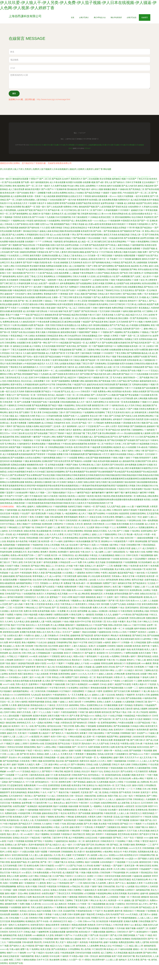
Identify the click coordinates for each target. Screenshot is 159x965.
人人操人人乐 (146, 761)
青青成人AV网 (58, 677)
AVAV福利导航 (41, 569)
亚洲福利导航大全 (41, 590)
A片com (120, 433)
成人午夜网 (16, 238)
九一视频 (130, 552)
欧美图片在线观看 (74, 182)
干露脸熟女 (153, 447)
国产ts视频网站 (116, 332)
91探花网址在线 (134, 520)
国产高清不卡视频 (31, 262)
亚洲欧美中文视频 (145, 465)
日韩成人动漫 (92, 764)
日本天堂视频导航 (63, 217)
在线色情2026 (20, 740)
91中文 (96, 339)
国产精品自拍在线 (24, 576)
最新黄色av (78, 430)
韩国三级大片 (67, 527)
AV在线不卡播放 (12, 566)
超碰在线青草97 (108, 520)
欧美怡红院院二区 (107, 217)
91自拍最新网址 (53, 220)
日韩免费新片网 (133, 545)
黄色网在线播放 (39, 444)
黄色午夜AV (41, 667)
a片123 (14, 370)
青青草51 (82, 398)
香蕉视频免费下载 (121, 740)
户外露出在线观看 (125, 722)
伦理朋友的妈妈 (146, 339)
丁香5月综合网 (59, 301)
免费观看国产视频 (67, 618)
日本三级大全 (16, 353)
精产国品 (18, 374)
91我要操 (105, 332)
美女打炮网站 (34, 552)
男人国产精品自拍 (76, 628)
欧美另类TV (144, 566)
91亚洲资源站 (44, 729)
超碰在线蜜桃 (9, 576)
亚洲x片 (92, 646)
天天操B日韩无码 (22, 729)
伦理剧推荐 (55, 377)
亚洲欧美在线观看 (50, 255)
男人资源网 (33, 520)
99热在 (87, 587)
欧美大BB (87, 262)
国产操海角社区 (80, 722)
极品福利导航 (8, 437)
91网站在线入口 (31, 607)
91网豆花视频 (106, 255)
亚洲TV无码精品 (125, 705)
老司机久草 (58, 583)
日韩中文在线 (52, 238)
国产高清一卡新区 (44, 248)
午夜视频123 (98, 353)
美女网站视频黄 (109, 433)
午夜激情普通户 (120, 541)
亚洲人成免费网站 (88, 186)
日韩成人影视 (69, 227)
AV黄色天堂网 (75, 614)
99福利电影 (98, 590)
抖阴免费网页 (78, 691)
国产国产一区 (143, 220)
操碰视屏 (23, 227)
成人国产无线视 (56, 374)
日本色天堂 (114, 743)
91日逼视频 (136, 388)
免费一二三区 (6, 607)
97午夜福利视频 (43, 245)
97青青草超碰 (52, 639)
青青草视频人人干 (40, 576)
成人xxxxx (75, 391)
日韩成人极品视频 (143, 405)
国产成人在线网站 (16, 234)
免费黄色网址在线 (43, 297)
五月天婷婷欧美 (75, 262)
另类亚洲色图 (32, 538)
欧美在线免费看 (149, 283)
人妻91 (35, 712)
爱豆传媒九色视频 (148, 607)
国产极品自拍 (19, 426)
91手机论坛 (15, 440)
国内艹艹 (152, 702)
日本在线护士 (21, 294)
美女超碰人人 (9, 646)
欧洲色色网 (47, 524)
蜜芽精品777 (55, 597)
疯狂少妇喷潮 (33, 388)
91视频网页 (127, 587)
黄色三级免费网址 (35, 294)
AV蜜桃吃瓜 (11, 405)
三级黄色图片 (30, 409)
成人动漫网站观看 (18, 196)
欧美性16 (106, 287)
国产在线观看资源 (132, 238)
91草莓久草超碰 (77, 224)
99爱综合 (124, 597)
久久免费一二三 (131, 688)
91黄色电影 (63, 294)
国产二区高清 (97, 395)
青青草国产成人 (68, 220)
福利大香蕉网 (95, 712)
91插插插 (95, 377)
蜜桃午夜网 (153, 349)
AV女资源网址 (72, 688)
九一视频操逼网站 (105, 757)
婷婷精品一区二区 (88, 677)
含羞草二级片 (113, 597)
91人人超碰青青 (82, 416)
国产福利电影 (91, 294)
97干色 (61, 649)
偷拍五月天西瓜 (100, 531)
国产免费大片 (133, 444)
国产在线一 (98, 231)
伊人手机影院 (142, 712)
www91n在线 (9, 684)
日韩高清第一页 (64, 510)
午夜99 (127, 388)
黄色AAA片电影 (102, 527)
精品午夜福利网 (56, 409)
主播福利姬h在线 (9, 301)
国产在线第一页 (89, 757)
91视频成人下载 (147, 332)
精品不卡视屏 (79, 597)
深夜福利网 (153, 709)
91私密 (122, 545)
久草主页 (79, 524)
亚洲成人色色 (107, 729)
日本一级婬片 (44, 186)
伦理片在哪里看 (141, 349)
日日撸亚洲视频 (66, 639)
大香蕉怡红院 (66, 722)
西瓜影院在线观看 (72, 231)
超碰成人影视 (87, 259)
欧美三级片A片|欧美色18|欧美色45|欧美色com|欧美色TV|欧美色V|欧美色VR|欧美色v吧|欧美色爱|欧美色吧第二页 (87, 496)
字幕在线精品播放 (125, 356)
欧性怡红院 (107, 712)
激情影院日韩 (98, 405)
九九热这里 (36, 695)
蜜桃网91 (48, 768)
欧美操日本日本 (100, 709)
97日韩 (48, 677)
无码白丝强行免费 (83, 405)
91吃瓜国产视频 (100, 625)
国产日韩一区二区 (107, 248)
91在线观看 (72, 458)
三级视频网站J (137, 430)
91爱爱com (72, 301)
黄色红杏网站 (125, 580)
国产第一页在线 (18, 538)
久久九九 (108, 614)
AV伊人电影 (119, 538)
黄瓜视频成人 (145, 308)
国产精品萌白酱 (84, 409)
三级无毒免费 (72, 398)
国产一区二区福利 (14, 200)
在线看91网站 (146, 674)
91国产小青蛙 (91, 266)
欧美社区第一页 (116, 402)
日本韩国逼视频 (107, 569)
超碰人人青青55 (22, 743)
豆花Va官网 (67, 597)
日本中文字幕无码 (117, 304)
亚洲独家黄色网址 (105, 726)
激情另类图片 (35, 255)
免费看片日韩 (62, 454)
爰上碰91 (27, 451)
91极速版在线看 (89, 750)
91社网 (13, 325)
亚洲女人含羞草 (104, 702)
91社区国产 (131, 179)
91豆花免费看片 (140, 559)
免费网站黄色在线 (10, 322)
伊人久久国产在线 (101, 743)
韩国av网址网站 (46, 559)
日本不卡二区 (86, 210)
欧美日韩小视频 (139, 423)
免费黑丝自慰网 (61, 614)
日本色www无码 (119, 632)
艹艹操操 (131, 241)
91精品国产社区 (79, 384)
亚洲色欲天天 (58, 214)
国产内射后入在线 (129, 416)
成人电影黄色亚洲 (26, 510)
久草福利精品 (51, 593)
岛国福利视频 (9, 545)
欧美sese (135, 600)
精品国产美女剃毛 (144, 203)
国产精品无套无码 (98, 374)
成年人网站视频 (140, 398)
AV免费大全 (29, 635)
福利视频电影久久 (31, 367)
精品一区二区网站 (30, 600)
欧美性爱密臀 (21, 388)
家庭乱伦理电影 (119, 227)
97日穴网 (129, 304)
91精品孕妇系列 (71, 733)
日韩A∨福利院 (21, 702)
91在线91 (56, 712)
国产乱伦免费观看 (64, 388)
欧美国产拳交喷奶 (58, 259)
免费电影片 (74, 287)
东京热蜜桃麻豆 (43, 740)
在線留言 (144, 17)
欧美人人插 (149, 649)
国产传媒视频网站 (62, 381)
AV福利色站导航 (149, 698)
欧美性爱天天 (151, 726)
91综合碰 (56, 391)
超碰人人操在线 (106, 674)
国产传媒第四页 (72, 761)
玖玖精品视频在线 (64, 667)
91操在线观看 (53, 402)
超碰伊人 (31, 506)
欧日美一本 (56, 555)
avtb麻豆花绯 (127, 681)
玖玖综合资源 (13, 590)
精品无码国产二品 (48, 426)
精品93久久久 (136, 315)
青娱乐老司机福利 (105, 677)
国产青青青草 (39, 454)
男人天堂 (6, 370)
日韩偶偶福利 (52, 691)
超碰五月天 (12, 733)
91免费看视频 (43, 409)
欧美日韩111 (130, 538)
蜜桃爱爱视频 (62, 196)
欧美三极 (117, 587)
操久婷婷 (37, 287)
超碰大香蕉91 (65, 646)
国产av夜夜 (134, 593)
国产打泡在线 (45, 607)
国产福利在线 (33, 227)
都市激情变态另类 (97, 356)
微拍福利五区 (97, 593)
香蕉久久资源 (39, 573)
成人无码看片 (27, 329)
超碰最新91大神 (21, 639)
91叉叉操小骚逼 (7, 416)
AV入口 (54, 740)
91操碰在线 (123, 189)
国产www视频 (109, 395)
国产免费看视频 (134, 353)
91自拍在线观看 (55, 200)
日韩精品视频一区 (51, 757)
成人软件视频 (29, 311)
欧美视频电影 (16, 461)
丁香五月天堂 (143, 179)
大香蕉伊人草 (98, 649)
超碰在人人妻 (98, 695)
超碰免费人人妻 (37, 621)
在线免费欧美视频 (110, 200)
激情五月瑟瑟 (153, 660)
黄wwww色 (106, 214)
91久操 (39, 273)
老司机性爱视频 (121, 593)
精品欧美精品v (25, 419)
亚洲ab (65, 266)
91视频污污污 (146, 402)
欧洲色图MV (63, 552)
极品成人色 (146, 353)
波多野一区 (152, 625)
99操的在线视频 (67, 580)
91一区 (112, 409)
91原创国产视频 (148, 248)
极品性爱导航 (44, 259)
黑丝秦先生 (121, 520)
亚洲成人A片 (90, 566)
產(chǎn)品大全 (100, 17)
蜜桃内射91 (70, 625)
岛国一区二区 (133, 336)
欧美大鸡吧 (30, 416)
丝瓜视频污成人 (86, 437)
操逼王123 (101, 597)
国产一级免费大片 (51, 283)
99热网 (30, 618)
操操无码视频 (77, 370)
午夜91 (147, 754)
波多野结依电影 (108, 203)
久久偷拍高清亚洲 (27, 322)
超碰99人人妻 (9, 736)
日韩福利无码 (129, 419)
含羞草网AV (33, 684)
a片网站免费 (119, 674)
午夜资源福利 (26, 573)
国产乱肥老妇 (133, 381)
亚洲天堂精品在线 (101, 681)
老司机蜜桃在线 (70, 241)
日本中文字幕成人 (8, 524)
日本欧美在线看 (24, 405)
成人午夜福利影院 (21, 534)
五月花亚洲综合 (127, 290)
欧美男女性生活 (64, 660)
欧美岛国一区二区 (137, 346)
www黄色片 (5, 538)
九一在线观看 (35, 587)
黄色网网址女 (50, 276)
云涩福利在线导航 (100, 280)
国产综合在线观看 (12, 182)
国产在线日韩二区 (107, 719)
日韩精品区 (5, 517)
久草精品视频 (140, 642)
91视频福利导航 (25, 580)
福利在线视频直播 (99, 196)
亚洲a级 (38, 698)
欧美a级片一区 (82, 583)
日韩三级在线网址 (96, 733)
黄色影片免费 (59, 768)
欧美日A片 (78, 548)
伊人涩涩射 (83, 301)
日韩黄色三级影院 (115, 646)
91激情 (127, 458)
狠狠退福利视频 (7, 520)
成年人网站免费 (114, 374)
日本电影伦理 (23, 360)
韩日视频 (39, 318)
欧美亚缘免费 (35, 681)
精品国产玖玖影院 (123, 684)
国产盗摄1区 (90, 653)
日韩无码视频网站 (81, 356)
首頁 (72, 17)
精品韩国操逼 (74, 681)
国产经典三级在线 (95, 290)
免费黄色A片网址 (70, 207)
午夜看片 (122, 621)
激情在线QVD (120, 663)
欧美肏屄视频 (44, 611)
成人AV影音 (150, 524)
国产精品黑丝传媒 (140, 614)
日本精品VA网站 (137, 726)
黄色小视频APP (23, 524)
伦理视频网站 (144, 325)
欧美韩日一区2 (18, 726)
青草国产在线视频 (67, 203)
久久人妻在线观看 (11, 716)
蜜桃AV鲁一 (109, 750)
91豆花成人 (154, 370)
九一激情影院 (88, 614)
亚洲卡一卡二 (49, 370)
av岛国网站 (115, 656)
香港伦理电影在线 (120, 214)
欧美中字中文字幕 (83, 621)
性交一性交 (137, 517)
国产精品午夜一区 (56, 210)
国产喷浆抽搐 (104, 381)
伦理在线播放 (29, 200)
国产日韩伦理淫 (117, 465)
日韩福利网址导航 (64, 384)
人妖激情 (151, 632)
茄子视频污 (46, 214)
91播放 (26, 461)
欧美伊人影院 (23, 276)
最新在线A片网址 (36, 304)
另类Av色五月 (21, 684)
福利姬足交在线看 (21, 346)
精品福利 (60, 395)
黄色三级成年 (110, 322)
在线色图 (128, 646)
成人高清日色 (15, 653)
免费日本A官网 (30, 611)
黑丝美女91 (77, 660)
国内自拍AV (87, 743)
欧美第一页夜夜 (34, 196)
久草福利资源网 (23, 283)
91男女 (73, 234)
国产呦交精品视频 (53, 573)
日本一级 (50, 381)
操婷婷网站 (74, 705)
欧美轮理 (13, 674)
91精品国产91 (86, 280)
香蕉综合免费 (107, 740)
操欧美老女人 (102, 329)
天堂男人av (88, 660)
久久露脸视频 (128, 702)
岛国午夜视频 (94, 747)
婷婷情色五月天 (24, 722)
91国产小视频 (132, 409)
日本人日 (122, 534)
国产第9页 (60, 353)
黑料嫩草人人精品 (123, 517)
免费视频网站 (12, 419)
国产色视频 (144, 377)
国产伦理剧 (85, 374)
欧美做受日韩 (87, 231)
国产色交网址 (40, 726)
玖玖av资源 (112, 621)
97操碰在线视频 (64, 747)
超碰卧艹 (116, 614)
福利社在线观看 (146, 688)
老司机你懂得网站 (75, 531)
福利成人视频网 (140, 709)
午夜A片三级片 (94, 315)
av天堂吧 (4, 604)
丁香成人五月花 (36, 276)
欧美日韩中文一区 (101, 259)
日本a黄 (138, 743)
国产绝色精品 (65, 315)
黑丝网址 (53, 552)
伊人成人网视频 (57, 625)
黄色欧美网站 (30, 747)
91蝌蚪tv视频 (36, 761)
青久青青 (37, 412)
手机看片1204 (116, 259)
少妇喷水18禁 (152, 346)
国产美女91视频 (39, 451)
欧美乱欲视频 (6, 304)
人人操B (143, 600)
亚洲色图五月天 (20, 552)
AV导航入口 (12, 656)
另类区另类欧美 (57, 325)
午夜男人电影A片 (139, 684)
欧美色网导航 (49, 761)
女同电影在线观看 (56, 465)
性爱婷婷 (155, 308)
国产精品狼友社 (139, 583)
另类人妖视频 (60, 363)
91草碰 (18, 269)
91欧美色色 (148, 743)
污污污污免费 (45, 367)
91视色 (112, 280)
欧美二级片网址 (48, 419)
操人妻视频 (88, 600)
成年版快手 (118, 419)
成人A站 (51, 667)
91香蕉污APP (10, 395)
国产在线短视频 (41, 433)
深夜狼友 (152, 559)
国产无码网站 (59, 398)
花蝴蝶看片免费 (44, 193)
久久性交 (20, 698)
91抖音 (94, 698)
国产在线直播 (36, 370)
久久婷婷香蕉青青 (22, 695)
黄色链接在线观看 (98, 688)
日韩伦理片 (85, 391)
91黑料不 (8, 426)
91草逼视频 (51, 454)
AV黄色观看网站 (142, 241)
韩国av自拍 (78, 656)
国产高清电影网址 (140, 318)
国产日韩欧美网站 (14, 356)
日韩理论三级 (84, 698)
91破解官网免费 (142, 506)
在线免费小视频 (26, 339)
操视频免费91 (40, 238)
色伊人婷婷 (125, 764)
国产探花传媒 (130, 747)
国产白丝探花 (48, 587)
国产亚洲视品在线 (102, 437)
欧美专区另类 (17, 611)
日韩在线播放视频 (68, 402)
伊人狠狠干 (45, 736)
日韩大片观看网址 (98, 269)
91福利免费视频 (48, 458)
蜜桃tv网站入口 (150, 329)
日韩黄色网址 (101, 363)
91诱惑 (80, 587)
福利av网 (96, 729)
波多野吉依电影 (72, 245)
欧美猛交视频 (58, 231)
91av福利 (58, 541)
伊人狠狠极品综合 (8, 709)
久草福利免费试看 (54, 416)
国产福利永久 (119, 182)
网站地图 (107, 169)
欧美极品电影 (124, 234)
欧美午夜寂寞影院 (65, 304)
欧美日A (40, 593)
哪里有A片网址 (6, 374)
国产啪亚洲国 (8, 388)
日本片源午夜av (27, 569)
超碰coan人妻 (127, 506)
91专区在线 (53, 311)
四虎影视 (43, 262)
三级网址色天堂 (151, 670)
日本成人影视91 (107, 684)
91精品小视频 (31, 468)
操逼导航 (83, 538)
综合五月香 (44, 234)
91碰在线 (8, 207)
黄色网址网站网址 (146, 416)
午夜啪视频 (45, 440)
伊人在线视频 (24, 757)
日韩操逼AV (131, 729)
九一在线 (30, 726)
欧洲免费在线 (136, 590)
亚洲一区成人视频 (77, 294)
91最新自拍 (122, 301)
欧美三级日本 (68, 367)
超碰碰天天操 (137, 210)
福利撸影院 (136, 259)
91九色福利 (44, 374)
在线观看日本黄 (24, 343)
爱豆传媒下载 (79, 433)
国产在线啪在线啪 (133, 698)
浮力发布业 (60, 566)
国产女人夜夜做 (120, 370)
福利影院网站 (97, 234)
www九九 (82, 674)
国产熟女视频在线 (17, 318)
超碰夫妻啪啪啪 (79, 510)
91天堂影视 (91, 426)
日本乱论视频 (114, 709)
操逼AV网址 (53, 764)
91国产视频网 (97, 346)
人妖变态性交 (51, 510)
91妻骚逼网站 (90, 754)
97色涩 (29, 750)
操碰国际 (88, 590)
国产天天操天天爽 (122, 691)
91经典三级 (83, 712)
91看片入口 (7, 430)
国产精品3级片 (84, 189)
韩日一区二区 (6, 214)
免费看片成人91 (61, 559)
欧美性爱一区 (47, 541)
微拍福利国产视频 (87, 207)
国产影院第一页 (142, 290)
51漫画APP (5, 349)
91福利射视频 (11, 510)
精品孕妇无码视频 (79, 315)
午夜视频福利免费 (77, 454)
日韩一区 (131, 712)
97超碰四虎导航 (66, 670)
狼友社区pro (31, 625)
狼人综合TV (66, 569)
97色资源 (152, 684)
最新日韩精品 (124, 245)
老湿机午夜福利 (40, 716)
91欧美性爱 (133, 566)
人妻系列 (64, 252)
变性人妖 (109, 182)
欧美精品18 (114, 611)
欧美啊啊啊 (122, 527)
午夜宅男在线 (41, 311)
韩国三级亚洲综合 (26, 674)
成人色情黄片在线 (119, 287)
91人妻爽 (138, 681)
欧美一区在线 (54, 262)
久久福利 (27, 353)
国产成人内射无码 (129, 186)
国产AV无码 (54, 252)
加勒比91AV (61, 458)
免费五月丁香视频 (49, 349)
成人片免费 (51, 353)
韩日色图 (105, 604)
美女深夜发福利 (127, 639)
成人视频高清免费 (118, 360)
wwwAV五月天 (70, 709)
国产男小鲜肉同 (84, 234)
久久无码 (139, 437)
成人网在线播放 (82, 555)
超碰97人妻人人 (150, 517)
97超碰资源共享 (111, 590)
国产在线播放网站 (84, 283)
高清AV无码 (124, 600)
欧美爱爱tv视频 (33, 349)
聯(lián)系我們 (116, 17)
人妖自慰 (92, 580)
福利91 (133, 656)
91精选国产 (86, 322)
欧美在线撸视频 (83, 541)
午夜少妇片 (85, 552)
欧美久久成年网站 (143, 639)
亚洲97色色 (5, 663)
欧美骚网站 (100, 412)
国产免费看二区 (79, 349)
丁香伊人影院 (17, 562)
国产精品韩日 (83, 719)
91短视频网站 (88, 412)
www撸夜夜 (146, 663)
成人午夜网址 (35, 346)
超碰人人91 (136, 548)
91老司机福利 (90, 656)
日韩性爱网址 (10, 343)
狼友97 (34, 729)
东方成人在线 (37, 283)
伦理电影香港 (50, 329)
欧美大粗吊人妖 (127, 412)
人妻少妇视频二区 (66, 318)
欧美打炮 (119, 747)
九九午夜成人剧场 (22, 621)
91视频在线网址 (110, 534)
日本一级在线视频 (15, 273)
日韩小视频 (66, 590)
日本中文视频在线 (41, 377)
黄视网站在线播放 (47, 290)
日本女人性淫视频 (52, 545)
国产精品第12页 (92, 360)
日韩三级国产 (45, 538)
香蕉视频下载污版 (100, 388)
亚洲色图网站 (107, 447)
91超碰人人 (63, 702)
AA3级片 (4, 548)
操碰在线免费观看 (145, 538)
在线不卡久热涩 (135, 719)
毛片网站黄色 (85, 465)
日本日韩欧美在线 (37, 430)
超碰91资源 (56, 308)
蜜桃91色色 (70, 329)
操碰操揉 (114, 461)
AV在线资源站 (112, 513)
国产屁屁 (29, 210)
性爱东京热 (77, 297)
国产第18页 (113, 600)
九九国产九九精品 (118, 604)
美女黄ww (95, 520)
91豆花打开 (76, 743)
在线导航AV (84, 688)
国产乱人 (153, 301)
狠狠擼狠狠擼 (105, 458)
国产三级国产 (75, 311)
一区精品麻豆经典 (115, 238)
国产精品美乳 (127, 262)
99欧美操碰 (40, 628)
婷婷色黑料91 (28, 628)
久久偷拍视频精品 (106, 555)
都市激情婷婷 (73, 280)
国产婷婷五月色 (139, 635)
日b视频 (142, 297)
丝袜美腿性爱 (100, 660)
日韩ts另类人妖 (28, 653)
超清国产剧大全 (91, 252)
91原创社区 (38, 329)
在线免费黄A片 (134, 207)
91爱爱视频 (5, 248)
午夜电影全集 (42, 252)
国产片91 (29, 287)
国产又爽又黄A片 (137, 740)
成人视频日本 (35, 214)
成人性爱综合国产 (11, 569)
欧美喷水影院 (151, 245)
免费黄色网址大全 (82, 639)
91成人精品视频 (48, 196)
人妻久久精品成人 (80, 646)
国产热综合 (149, 287)
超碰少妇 (7, 726)
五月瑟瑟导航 (153, 513)
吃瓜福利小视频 (135, 252)
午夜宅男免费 (94, 227)
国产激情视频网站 (20, 214)
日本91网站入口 (144, 621)
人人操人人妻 (13, 754)
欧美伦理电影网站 (118, 241)
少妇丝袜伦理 (138, 736)
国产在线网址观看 (110, 343)
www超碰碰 (95, 663)
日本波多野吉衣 (74, 336)
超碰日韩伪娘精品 (16, 548)
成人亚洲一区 (89, 736)
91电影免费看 (46, 684)
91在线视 (115, 559)
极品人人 (50, 566)
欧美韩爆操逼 (125, 635)
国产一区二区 (32, 186)
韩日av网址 (21, 506)
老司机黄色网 (112, 580)
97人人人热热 (45, 712)
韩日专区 (139, 670)
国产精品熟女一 (147, 227)
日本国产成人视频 (21, 430)
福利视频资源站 (42, 182)
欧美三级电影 (94, 419)
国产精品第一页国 (41, 325)
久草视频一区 (127, 642)
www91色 (72, 593)
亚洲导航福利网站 (109, 722)
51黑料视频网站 (83, 618)
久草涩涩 (25, 304)
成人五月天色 (146, 757)
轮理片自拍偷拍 (127, 363)
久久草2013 (92, 674)
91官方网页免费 (69, 576)
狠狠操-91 (95, 332)
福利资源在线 (40, 220)
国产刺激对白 (77, 461)
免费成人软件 (87, 325)
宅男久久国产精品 (119, 381)
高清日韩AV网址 (107, 670)
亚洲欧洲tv (104, 611)
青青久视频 (40, 332)
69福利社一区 (89, 506)
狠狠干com (5, 600)
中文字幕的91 (65, 691)
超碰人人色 (44, 534)
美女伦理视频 (105, 179)
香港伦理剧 (84, 269)
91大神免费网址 (89, 702)
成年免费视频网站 (68, 283)
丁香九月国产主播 (93, 433)
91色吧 (41, 520)
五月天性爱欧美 (16, 531)
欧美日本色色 (143, 747)
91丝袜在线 (92, 398)
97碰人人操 (141, 660)
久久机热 (6, 238)
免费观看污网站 (78, 381)
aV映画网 (9, 660)
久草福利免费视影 (45, 468)
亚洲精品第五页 (57, 322)
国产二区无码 (70, 440)
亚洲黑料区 (108, 691)
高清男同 (106, 465)
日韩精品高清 (52, 336)
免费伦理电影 (118, 308)
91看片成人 (24, 649)
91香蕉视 (87, 196)
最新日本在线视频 (118, 454)
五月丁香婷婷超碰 (17, 750)
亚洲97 (39, 562)
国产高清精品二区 (136, 189)
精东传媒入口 (95, 214)
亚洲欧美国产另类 (50, 461)
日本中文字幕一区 (39, 447)
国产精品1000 (127, 374)
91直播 (135, 280)
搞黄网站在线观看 (42, 339)
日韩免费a (125, 656)
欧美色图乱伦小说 (72, 325)
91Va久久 (53, 548)
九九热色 (151, 583)
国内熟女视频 (53, 580)
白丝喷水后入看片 (15, 635)
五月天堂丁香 (102, 430)
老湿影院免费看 (10, 580)
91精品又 (68, 433)
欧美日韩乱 (72, 346)
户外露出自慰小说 (66, 740)
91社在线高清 (12, 255)
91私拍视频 (147, 750)
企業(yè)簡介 (84, 17)
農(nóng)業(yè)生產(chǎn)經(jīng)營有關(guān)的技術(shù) (65, 145)
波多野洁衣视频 (147, 238)
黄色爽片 (44, 552)
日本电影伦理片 (131, 308)
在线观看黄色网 (7, 451)
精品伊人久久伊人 (98, 761)
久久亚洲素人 (68, 573)
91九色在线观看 (105, 398)
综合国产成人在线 (15, 719)
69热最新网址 (69, 405)
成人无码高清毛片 (83, 318)
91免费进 (59, 587)
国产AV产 (120, 667)
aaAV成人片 (65, 764)
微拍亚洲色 (11, 722)
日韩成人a (131, 454)
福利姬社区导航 (125, 583)
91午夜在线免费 (42, 322)
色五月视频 (62, 593)
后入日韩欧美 (91, 559)
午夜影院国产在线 (39, 402)
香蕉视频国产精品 (30, 374)
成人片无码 (129, 405)
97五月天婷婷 (104, 311)
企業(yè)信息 (131, 17)
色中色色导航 (22, 541)
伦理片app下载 (46, 224)
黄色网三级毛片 (65, 430)
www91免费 (76, 562)
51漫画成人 (48, 301)
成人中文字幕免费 (125, 398)
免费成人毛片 (101, 716)
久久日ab (101, 580)
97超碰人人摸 (139, 587)
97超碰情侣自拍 (104, 632)
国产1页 (55, 607)
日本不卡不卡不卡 (37, 639)
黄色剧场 (11, 541)
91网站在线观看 (75, 736)
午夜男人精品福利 (109, 573)
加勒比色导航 (30, 531)
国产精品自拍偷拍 (53, 356)
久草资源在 (5, 353)
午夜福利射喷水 (60, 695)
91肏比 (105, 416)
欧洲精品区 (83, 684)
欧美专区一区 (37, 670)
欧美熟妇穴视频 (74, 363)
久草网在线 (47, 241)
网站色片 (115, 635)
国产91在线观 (44, 555)
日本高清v (68, 447)
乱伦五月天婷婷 (17, 391)
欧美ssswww (77, 590)
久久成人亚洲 (27, 377)
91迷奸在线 (139, 573)
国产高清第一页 (91, 370)
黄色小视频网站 (29, 642)
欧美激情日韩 (124, 343)
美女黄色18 (47, 360)
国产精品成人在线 (50, 273)
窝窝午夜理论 (16, 384)
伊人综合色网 (94, 576)
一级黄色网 (51, 280)
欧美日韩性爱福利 (14, 363)
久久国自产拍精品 (102, 273)
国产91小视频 (123, 531)
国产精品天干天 (40, 210)
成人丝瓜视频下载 (72, 214)
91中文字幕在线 (106, 252)
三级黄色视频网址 (116, 388)
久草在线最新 (126, 367)
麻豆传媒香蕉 (70, 719)
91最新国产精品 (38, 280)
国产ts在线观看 (23, 402)
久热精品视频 (85, 729)
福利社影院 (75, 552)
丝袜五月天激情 (95, 642)
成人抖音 (18, 451)
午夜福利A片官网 (10, 649)
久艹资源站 (115, 681)
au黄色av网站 (50, 747)
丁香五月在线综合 (91, 569)
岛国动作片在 (146, 336)
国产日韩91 (98, 210)
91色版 (56, 722)
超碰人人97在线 (82, 663)
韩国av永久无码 (43, 632)
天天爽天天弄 (66, 754)
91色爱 (94, 391)
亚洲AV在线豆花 (151, 419)
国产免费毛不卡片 (127, 437)
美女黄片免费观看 (18, 423)
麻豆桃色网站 (35, 461)
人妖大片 (81, 426)
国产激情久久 (58, 733)
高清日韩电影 (124, 426)
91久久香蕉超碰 (7, 729)
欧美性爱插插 (105, 224)
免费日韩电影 (56, 227)
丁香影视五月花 (15, 367)
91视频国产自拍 (143, 255)
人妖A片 (90, 510)
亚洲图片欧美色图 (28, 632)
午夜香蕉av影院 (127, 743)
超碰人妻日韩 (66, 757)
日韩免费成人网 (85, 709)
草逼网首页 (149, 217)
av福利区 (107, 642)
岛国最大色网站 (33, 426)
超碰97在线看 (75, 750)
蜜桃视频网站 (86, 339)
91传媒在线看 (59, 684)
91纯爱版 (70, 663)
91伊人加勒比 (29, 336)
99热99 (61, 520)
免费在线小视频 (120, 252)
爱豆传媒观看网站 (123, 217)
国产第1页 (39, 510)
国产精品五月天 (37, 315)
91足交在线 (110, 695)
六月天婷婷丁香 (31, 559)
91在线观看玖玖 (121, 754)
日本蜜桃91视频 (42, 517)
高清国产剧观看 (51, 318)
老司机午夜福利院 (15, 597)
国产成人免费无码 (102, 297)
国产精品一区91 (86, 423)
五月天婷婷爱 (122, 322)
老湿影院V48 (102, 653)
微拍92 (14, 663)
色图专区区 (84, 761)
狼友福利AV (47, 695)
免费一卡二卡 (118, 628)
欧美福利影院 (110, 618)
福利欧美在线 (118, 405)
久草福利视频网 (111, 210)
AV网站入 (88, 548)
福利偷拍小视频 (119, 179)
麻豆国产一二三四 (105, 566)
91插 (114, 398)
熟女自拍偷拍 (29, 332)
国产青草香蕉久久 (59, 681)
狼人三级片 (96, 465)
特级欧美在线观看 (16, 241)
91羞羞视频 (124, 269)
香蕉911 (33, 193)
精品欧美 (117, 447)
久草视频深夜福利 (31, 384)
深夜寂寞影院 (119, 552)
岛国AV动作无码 (57, 245)
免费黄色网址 (106, 419)
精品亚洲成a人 (70, 409)
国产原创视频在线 (111, 231)
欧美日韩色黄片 (119, 224)
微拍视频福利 (96, 583)
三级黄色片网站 (93, 349)
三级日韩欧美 (86, 353)
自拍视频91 (30, 241)
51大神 (31, 709)
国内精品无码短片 (31, 231)
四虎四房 (140, 419)
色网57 (110, 761)
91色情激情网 (114, 220)
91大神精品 (93, 217)
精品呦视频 (144, 444)
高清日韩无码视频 (118, 297)
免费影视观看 (129, 255)
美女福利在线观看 (132, 433)
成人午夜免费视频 (8, 210)
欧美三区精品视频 (51, 698)
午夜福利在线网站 (123, 280)
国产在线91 (71, 290)
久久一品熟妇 (37, 722)
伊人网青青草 (151, 280)
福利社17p (48, 750)
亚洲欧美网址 (15, 688)
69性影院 (29, 220)
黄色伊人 (108, 587)
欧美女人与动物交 (76, 193)
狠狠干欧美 (63, 311)
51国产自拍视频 (112, 733)
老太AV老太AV (24, 670)
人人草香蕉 (24, 255)
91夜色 (31, 517)
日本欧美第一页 (9, 402)
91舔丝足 (51, 705)
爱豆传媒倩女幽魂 (76, 252)
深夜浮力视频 (54, 716)
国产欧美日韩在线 (89, 311)
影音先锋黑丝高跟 (150, 604)
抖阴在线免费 (86, 607)
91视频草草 (130, 695)
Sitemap (87, 148)
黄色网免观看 (141, 541)
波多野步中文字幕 (47, 384)
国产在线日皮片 (143, 440)
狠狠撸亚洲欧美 (110, 189)
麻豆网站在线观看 (72, 322)
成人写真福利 (90, 304)
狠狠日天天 (124, 590)
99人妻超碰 (121, 660)
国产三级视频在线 (73, 451)
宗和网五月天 (132, 297)
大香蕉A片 (118, 677)
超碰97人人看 (54, 527)
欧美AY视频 (51, 628)
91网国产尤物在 (71, 465)
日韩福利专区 (60, 423)
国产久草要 (75, 716)
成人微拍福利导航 (127, 461)
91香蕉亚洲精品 (15, 336)
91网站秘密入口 (14, 527)
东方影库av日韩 (143, 695)
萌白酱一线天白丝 (134, 534)
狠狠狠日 (147, 719)
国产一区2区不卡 (79, 747)
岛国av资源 (45, 308)
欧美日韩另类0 (85, 248)
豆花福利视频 (113, 363)
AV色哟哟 (147, 322)
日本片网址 (62, 628)
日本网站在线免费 (124, 248)
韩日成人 (52, 395)
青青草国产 (61, 346)
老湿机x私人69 (150, 597)
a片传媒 (69, 566)
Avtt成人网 (39, 677)
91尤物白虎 (90, 691)
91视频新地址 (27, 440)
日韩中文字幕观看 (133, 182)
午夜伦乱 (94, 555)
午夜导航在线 (112, 318)
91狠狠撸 (119, 203)
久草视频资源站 (32, 234)
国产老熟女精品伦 (43, 709)
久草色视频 (108, 593)
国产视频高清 (126, 231)
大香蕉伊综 (58, 524)
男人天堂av (56, 632)
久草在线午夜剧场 (40, 548)
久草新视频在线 (53, 332)
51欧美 (104, 238)
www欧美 (33, 656)
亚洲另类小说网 (108, 747)
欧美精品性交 (81, 227)
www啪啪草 (94, 684)
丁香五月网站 (120, 353)
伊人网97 (94, 719)
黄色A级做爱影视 (7, 583)
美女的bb (13, 757)
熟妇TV (40, 747)
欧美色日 (142, 632)
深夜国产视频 (14, 447)
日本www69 (80, 740)
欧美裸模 (17, 207)
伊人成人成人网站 (103, 510)
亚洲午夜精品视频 (60, 360)
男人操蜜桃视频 (140, 262)
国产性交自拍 (64, 743)
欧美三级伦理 (75, 702)
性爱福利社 (138, 705)
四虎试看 (65, 234)
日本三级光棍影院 (79, 217)
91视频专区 (23, 656)
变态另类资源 (102, 768)
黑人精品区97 (45, 733)
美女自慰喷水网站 (72, 468)
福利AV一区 (73, 729)
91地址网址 (135, 531)
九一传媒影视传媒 (131, 677)
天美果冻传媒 (107, 315)
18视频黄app (76, 600)
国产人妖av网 (26, 590)
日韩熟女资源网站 (139, 764)
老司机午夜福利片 (102, 635)
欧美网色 (48, 722)
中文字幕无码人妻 (72, 210)
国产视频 (94, 458)
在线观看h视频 (88, 182)
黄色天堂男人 (27, 238)
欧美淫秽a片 (52, 618)
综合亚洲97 (74, 545)
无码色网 (29, 646)
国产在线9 (15, 252)
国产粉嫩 (120, 395)
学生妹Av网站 (73, 186)
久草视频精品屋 (43, 653)
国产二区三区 (45, 179)
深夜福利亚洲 (140, 412)
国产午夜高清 (35, 360)
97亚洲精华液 (60, 189)
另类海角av (117, 576)
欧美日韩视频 (123, 524)
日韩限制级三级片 (128, 733)
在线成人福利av (61, 750)
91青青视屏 (78, 754)
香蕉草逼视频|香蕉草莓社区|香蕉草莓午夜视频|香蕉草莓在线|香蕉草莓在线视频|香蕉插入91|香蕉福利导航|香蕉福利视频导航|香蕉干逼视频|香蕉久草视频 (68, 485)
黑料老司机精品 (144, 656)
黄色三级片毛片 (62, 287)
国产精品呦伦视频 (115, 688)
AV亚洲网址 (82, 290)
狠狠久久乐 (120, 555)
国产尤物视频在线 (138, 426)
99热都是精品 (129, 716)
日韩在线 (8, 224)
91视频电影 (7, 217)
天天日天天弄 (62, 705)
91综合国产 (25, 513)
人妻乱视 (4, 234)
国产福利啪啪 (98, 262)
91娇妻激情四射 (23, 545)
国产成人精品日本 (68, 377)
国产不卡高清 (10, 308)
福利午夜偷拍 (140, 628)
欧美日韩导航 (94, 538)
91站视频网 (33, 733)
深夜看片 (83, 733)
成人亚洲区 (97, 287)
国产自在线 (90, 329)
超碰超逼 (51, 642)
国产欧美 (124, 273)
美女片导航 (132, 621)
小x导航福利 (98, 423)
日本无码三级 (30, 562)
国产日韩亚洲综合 (74, 412)
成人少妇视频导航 (77, 266)
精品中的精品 (65, 238)
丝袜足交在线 (95, 517)
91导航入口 (12, 670)
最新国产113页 (93, 740)
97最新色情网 (26, 716)
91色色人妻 (61, 280)
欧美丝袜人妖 (126, 559)
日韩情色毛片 (30, 597)
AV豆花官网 (18, 607)
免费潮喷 (136, 248)
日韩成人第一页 (137, 234)
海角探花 (120, 695)
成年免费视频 (130, 465)
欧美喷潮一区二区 (96, 444)
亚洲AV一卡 (13, 339)
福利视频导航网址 (24, 583)
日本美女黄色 (108, 517)
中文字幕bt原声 (72, 353)
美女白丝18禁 (96, 416)
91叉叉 (36, 583)
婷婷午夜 (146, 646)
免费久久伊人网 (99, 607)
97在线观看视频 (130, 562)
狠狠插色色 (91, 597)
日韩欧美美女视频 (142, 363)
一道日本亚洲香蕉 (142, 196)
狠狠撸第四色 (33, 465)
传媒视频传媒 (120, 761)
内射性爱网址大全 (101, 402)
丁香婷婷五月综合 (112, 290)
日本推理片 (109, 353)
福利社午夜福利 (130, 510)
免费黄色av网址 (105, 391)
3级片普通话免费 (38, 513)
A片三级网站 (147, 311)
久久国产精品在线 (142, 722)
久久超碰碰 (116, 702)
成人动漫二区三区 (111, 367)
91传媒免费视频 (60, 506)
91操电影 (104, 409)
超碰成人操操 (45, 231)
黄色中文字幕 (128, 576)
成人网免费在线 (62, 600)
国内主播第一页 (125, 318)
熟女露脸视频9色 (43, 531)
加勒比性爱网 (53, 203)
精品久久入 (5, 628)
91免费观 (9, 614)
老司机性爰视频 (50, 562)
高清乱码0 (114, 273)
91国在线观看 (110, 301)
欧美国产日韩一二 (29, 555)
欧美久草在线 (109, 667)
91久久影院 (45, 227)
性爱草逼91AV (110, 346)
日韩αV (76, 607)
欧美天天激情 (145, 653)
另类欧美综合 (68, 555)
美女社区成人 (27, 381)
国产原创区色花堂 (120, 207)
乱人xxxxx (10, 409)
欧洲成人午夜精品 (112, 262)
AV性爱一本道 (149, 534)
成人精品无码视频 (138, 200)
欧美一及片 (61, 426)
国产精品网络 (150, 437)
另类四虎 (17, 217)
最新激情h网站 (91, 381)
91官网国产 (132, 632)
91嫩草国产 (36, 437)
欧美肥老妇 (117, 391)
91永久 (29, 660)
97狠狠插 (87, 388)
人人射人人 (55, 754)
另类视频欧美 (24, 370)
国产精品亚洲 (97, 322)
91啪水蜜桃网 (57, 440)
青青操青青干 (145, 458)
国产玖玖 (114, 437)
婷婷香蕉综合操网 (11, 632)
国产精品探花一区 (77, 343)
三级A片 (62, 412)
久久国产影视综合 (21, 224)
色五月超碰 (100, 562)
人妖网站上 (86, 534)
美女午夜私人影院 (122, 569)
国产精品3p (46, 391)
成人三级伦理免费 (16, 189)
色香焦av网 (15, 555)
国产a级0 (100, 182)
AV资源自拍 (38, 660)
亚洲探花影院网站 (138, 513)
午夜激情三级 (34, 541)
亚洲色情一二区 (72, 649)
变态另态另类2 (13, 398)
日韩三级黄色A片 (136, 273)
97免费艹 (123, 336)
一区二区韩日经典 (37, 691)
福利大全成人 (67, 656)
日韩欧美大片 (78, 653)
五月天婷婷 (150, 454)
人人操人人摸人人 (47, 600)
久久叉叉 (50, 363)
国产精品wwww (87, 716)
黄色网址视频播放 (101, 325)
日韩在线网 (115, 311)
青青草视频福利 (71, 517)
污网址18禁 (139, 451)
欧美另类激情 (138, 649)
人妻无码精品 (41, 200)
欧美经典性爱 (143, 729)
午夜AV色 (111, 660)
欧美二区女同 (72, 423)
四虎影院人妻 (66, 607)
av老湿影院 (34, 736)
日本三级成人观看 (77, 360)
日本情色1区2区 (59, 531)
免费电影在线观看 (54, 266)
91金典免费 (57, 367)
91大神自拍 (101, 186)
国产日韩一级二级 (8, 768)
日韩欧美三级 (141, 702)
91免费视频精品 (89, 451)
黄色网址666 (106, 541)
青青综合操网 (107, 663)
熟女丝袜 (60, 761)
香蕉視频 (88, 531)
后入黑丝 (46, 681)
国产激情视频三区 (123, 384)
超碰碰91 (77, 632)
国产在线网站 (99, 513)
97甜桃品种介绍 (84, 377)
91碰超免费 (95, 447)
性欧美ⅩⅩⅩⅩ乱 (6, 203)
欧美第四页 (106, 576)
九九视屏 (90, 527)
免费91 (145, 252)
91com (145, 370)
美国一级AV (41, 207)
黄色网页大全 (45, 719)
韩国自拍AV (8, 740)
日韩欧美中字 (41, 527)
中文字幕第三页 (73, 259)
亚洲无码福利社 (132, 607)
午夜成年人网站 (49, 437)
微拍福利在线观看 (20, 179)
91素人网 (145, 691)
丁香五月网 (67, 297)
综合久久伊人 (79, 527)
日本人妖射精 (149, 315)
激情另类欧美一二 (131, 377)
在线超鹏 (129, 628)
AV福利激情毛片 (24, 444)
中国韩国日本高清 (129, 220)
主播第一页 (57, 297)
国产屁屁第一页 (84, 346)
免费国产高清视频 (64, 437)
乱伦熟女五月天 (75, 196)
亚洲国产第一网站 (39, 343)
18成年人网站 (8, 266)
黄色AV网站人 (115, 451)
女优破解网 (101, 646)
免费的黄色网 (70, 587)
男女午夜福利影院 (79, 419)
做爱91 (28, 548)
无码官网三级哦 (36, 768)
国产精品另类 (102, 451)
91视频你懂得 (48, 287)
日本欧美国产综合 (13, 593)
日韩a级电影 (84, 395)
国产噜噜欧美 (50, 660)
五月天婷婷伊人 (116, 653)
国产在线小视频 (134, 370)
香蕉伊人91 (84, 517)
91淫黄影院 (55, 656)
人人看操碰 (74, 273)
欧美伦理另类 (64, 461)
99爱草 (131, 541)
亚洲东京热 (27, 217)
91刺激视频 (26, 447)
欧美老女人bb (81, 255)
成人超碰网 (97, 667)
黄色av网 (63, 336)
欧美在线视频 (29, 297)
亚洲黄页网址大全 (95, 705)
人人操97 (108, 552)
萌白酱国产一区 (29, 207)
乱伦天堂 (29, 433)
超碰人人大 (97, 534)
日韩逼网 (84, 214)
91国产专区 (22, 709)
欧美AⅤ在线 (140, 552)
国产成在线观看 (149, 388)
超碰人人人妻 (41, 635)
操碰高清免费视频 (28, 252)
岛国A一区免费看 (58, 611)
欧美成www (8, 695)
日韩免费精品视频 (56, 447)
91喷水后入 (38, 750)
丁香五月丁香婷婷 (56, 433)
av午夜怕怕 (126, 614)
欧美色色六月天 (20, 203)
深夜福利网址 (136, 283)
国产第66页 (5, 332)
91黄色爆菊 (91, 726)
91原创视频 (126, 423)
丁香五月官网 (68, 726)
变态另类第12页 (99, 621)
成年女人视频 (97, 189)
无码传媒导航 (10, 360)
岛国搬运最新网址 (146, 527)
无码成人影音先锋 (105, 754)
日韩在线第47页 (138, 569)
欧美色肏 (137, 646)
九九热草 (77, 757)
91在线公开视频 (54, 513)
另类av (83, 705)
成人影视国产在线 (121, 283)
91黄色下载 (28, 604)
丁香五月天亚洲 (112, 412)
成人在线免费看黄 (63, 370)
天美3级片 (22, 733)
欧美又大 (12, 259)
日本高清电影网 (22, 266)
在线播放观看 (115, 349)
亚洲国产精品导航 (84, 203)
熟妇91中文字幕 (18, 625)
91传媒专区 (10, 618)
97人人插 (150, 587)
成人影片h (147, 276)
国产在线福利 (129, 440)
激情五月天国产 (149, 259)
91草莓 (76, 437)
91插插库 (105, 193)
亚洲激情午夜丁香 (59, 729)
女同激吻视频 (31, 259)
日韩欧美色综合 (13, 381)
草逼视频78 (88, 297)
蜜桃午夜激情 (105, 308)
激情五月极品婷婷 (146, 186)
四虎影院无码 (86, 649)
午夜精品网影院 (19, 290)
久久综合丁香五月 (72, 534)
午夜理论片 (109, 444)
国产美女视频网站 (131, 332)
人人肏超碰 (153, 600)
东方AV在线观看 (137, 524)
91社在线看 (144, 395)
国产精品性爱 (87, 635)
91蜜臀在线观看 (131, 653)
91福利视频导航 (137, 245)
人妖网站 (4, 674)
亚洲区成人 (5, 423)
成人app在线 (55, 234)
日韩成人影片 (104, 294)
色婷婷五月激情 (75, 506)
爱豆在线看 (5, 311)
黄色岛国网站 (81, 220)
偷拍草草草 (77, 388)
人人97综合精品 (115, 329)
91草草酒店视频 (150, 210)
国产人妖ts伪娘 (15, 604)
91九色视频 (49, 217)
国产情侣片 (51, 451)
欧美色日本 (79, 670)
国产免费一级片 (28, 182)
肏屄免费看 (82, 611)
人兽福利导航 (153, 412)
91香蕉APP (34, 179)
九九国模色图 (105, 764)
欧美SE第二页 (106, 377)
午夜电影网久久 (144, 224)
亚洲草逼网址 (147, 531)
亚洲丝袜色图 (37, 757)
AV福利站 (18, 614)
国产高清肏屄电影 (11, 761)
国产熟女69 (85, 545)
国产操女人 (143, 301)
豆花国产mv (142, 733)
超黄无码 (20, 409)
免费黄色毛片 (124, 200)
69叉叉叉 (106, 454)
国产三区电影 (115, 416)
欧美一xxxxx (93, 220)
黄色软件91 (133, 301)
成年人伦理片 (111, 426)
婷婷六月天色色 (24, 712)
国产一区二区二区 (143, 193)
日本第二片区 (121, 444)
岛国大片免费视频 (125, 196)
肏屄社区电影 (137, 580)
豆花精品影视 (51, 743)
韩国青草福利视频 (36, 702)
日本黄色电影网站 (70, 538)
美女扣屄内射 (91, 628)
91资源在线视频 (73, 339)
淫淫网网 (109, 283)
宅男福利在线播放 (140, 384)
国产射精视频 (58, 709)
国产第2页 (95, 541)
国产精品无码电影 (92, 193)
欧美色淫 (96, 203)
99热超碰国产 (150, 705)
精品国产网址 (113, 736)
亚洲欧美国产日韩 (143, 461)
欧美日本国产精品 (76, 559)
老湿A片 (67, 653)
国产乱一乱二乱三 (70, 308)
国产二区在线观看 (91, 179)
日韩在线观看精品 (90, 336)
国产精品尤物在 (130, 294)
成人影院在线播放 (136, 214)
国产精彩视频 (12, 227)
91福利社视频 (127, 311)
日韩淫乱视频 (87, 681)
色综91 (100, 750)
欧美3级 (14, 517)
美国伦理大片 (76, 179)
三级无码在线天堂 (12, 377)
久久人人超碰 (89, 768)
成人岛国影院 (97, 367)
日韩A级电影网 (56, 517)
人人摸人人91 (22, 736)
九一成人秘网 (97, 552)
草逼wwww (41, 416)
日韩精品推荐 (138, 367)
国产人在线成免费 (55, 207)
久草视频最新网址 (64, 276)
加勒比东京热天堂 (148, 593)
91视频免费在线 (53, 444)
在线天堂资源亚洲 (13, 667)
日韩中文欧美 (132, 555)
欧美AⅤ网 (20, 646)
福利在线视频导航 (79, 444)
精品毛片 (41, 363)
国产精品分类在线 (27, 245)
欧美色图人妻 (95, 200)
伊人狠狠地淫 (84, 520)
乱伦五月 (49, 398)
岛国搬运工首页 (131, 339)
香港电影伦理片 (51, 294)
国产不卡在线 (38, 217)
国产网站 (133, 269)
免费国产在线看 (140, 356)
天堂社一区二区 (7, 702)
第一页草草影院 (40, 395)
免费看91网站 (152, 552)
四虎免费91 (17, 231)
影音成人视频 (51, 702)
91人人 (113, 527)
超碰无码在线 (93, 384)
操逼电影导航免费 (26, 663)
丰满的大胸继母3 (45, 614)
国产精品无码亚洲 (139, 343)
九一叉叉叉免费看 (76, 695)
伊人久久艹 (29, 698)
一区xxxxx (112, 196)
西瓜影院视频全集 (99, 440)
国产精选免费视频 (40, 405)
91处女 (142, 280)
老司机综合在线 (54, 726)
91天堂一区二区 (72, 395)
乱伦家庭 (154, 207)
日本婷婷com (133, 761)
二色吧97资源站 (72, 248)
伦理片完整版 (33, 290)
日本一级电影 (104, 336)
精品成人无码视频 (63, 419)
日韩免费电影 (112, 269)
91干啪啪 (134, 458)
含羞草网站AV (69, 541)
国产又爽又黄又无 (8, 283)
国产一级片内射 (69, 200)
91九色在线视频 (141, 374)
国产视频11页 (107, 538)
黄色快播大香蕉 (97, 639)
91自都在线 (77, 569)
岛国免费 (127, 329)
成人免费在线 (140, 304)
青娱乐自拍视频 (89, 632)
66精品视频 (63, 343)
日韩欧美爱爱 (85, 287)
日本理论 (96, 409)
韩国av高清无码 (115, 625)
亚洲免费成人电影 (141, 611)
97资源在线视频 (116, 768)
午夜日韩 (129, 667)
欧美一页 (43, 465)
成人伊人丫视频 (85, 513)
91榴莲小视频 (29, 248)
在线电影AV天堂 (134, 604)
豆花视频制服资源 (114, 562)
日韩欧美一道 (94, 722)
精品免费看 (64, 273)
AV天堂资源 (39, 604)
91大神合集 (59, 269)
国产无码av (28, 356)
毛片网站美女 (10, 444)
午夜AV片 (64, 716)
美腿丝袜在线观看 (33, 391)
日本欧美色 (25, 761)
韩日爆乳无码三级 (102, 241)
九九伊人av (133, 527)
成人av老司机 (55, 576)
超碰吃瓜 (16, 304)
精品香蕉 (135, 266)
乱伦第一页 (30, 318)
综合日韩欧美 (137, 217)
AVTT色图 (149, 667)
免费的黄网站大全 (44, 506)
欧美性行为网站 (93, 573)
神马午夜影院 (15, 642)
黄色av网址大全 (152, 231)
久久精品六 (129, 670)
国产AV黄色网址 (78, 764)
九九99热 (112, 531)
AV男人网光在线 (37, 649)
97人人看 (61, 451)
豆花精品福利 (97, 587)
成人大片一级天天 (84, 402)
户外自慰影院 (128, 193)
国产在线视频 (105, 339)
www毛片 (51, 663)
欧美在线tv (127, 391)
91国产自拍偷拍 (22, 193)
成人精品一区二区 (86, 241)
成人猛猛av (93, 611)
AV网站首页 (117, 510)
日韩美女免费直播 (147, 409)
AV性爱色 (34, 534)
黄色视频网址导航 (96, 301)
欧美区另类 (151, 569)
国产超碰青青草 (29, 667)
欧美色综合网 (8, 193)
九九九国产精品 (113, 506)
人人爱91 (119, 670)
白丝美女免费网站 (60, 193)
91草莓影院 (131, 224)
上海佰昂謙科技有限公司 (96, 145)
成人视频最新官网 (106, 698)
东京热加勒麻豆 (145, 562)
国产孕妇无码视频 (115, 440)
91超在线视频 (57, 653)
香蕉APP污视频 (12, 315)
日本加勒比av (15, 677)
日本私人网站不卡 (21, 587)
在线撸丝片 (9, 269)
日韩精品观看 (25, 280)
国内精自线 (72, 189)
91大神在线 (69, 524)
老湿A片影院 (39, 356)
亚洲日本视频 (98, 283)
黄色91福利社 (128, 451)
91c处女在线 (103, 656)
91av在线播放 (23, 308)
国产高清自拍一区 (25, 395)
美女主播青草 (16, 262)
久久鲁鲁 (13, 705)
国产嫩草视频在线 (93, 454)
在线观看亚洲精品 (135, 287)
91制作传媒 (35, 308)
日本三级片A (71, 684)
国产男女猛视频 (132, 395)
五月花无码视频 (49, 346)
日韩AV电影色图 (30, 614)
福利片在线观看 (114, 186)
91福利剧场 (118, 255)
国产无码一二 (137, 329)
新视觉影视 (79, 304)
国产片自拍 (61, 290)
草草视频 (53, 674)
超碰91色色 (126, 649)
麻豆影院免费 (89, 430)
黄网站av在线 (84, 458)
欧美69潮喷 (34, 224)
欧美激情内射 (104, 559)
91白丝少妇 (41, 642)
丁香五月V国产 (87, 363)
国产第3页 (24, 754)
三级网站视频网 (34, 423)
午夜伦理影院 (126, 611)
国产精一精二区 (25, 301)
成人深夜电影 (130, 203)
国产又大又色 (122, 719)
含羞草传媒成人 (151, 580)
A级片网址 (113, 545)
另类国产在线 (17, 332)
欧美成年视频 (104, 461)
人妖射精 (20, 210)
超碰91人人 (21, 618)
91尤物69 (94, 308)
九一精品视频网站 (70, 513)
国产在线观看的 (17, 458)
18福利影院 (58, 241)
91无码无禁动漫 (16, 559)
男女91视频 (111, 356)
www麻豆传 (55, 590)
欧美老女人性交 (53, 604)
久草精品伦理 (64, 562)
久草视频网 (112, 607)
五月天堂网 (59, 468)
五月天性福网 (44, 625)
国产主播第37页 (26, 412)
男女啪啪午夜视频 (37, 266)
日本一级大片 (6, 179)
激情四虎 (88, 524)
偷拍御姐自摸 (28, 688)
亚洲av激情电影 (98, 318)
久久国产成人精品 (122, 315)
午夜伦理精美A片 (143, 716)
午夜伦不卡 (41, 203)
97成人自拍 (120, 698)
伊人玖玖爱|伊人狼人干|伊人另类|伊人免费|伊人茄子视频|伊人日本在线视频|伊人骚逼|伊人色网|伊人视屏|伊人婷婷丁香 (51, 169)
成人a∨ (87, 695)
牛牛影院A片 (67, 356)
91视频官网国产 (84, 332)
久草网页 (114, 336)
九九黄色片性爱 (123, 548)
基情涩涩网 (37, 301)
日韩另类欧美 (98, 524)
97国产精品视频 (78, 238)
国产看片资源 (58, 248)
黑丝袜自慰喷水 (38, 398)
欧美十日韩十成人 (59, 736)
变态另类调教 (110, 548)
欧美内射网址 (103, 304)
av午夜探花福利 (30, 363)
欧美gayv (103, 220)
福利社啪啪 (82, 576)
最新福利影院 (146, 381)
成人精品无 (121, 409)
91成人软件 (14, 573)
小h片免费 (83, 245)
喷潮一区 (8, 346)
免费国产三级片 (110, 583)
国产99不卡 (53, 343)
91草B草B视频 (133, 227)
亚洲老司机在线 (132, 674)
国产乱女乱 (66, 391)
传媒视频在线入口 (84, 625)
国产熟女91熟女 (119, 712)
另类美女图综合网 (137, 618)
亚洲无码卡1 (19, 660)
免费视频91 (16, 600)
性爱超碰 (4, 573)
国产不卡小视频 (136, 322)
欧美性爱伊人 (81, 604)
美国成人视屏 (43, 754)
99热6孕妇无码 (40, 646)
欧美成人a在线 (121, 750)
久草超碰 (87, 667)
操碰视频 (64, 262)
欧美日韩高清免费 (107, 384)
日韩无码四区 (72, 520)
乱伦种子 (66, 179)
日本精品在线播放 (50, 412)
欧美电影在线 (128, 349)
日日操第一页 (93, 255)
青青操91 (140, 454)
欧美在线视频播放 (131, 402)
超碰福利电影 (125, 736)
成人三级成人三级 (66, 255)
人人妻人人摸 (54, 569)
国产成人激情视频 (30, 269)
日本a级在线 (142, 447)
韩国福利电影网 (136, 597)
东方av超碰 (77, 667)
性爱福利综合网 (133, 663)
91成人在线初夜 (41, 674)
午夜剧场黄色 (23, 768)
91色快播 (127, 259)
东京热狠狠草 (12, 280)
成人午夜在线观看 (58, 182)
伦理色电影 (36, 524)
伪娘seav (127, 625)
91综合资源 (153, 764)
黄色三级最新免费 (23, 437)
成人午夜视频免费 (10, 454)
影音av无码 (98, 548)
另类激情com (46, 583)
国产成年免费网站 (106, 266)
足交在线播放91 (149, 182)
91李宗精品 (25, 398)
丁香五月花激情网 (18, 349)
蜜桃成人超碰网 (17, 468)
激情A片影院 (40, 663)
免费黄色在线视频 (112, 423)
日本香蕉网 (139, 667)
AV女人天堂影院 (92, 670)
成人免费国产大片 (93, 343)
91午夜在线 (66, 444)
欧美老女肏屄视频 (21, 681)
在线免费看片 (39, 381)
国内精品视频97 (100, 600)
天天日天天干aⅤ (131, 757)
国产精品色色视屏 (97, 245)
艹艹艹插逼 (25, 315)
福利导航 (137, 311)
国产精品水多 (114, 430)
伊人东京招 (71, 611)
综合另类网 (53, 646)
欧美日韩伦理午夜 (82, 447)
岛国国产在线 (69, 416)
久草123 (108, 405)
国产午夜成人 (111, 245)
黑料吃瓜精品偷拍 (46, 269)
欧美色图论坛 (17, 248)
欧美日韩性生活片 (72, 374)
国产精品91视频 (55, 405)
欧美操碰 (36, 419)
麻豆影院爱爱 (16, 311)
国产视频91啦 (28, 527)
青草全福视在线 (145, 269)
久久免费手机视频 (59, 186)
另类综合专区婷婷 (15, 747)
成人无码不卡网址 (8, 712)
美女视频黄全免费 (25, 325)
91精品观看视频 (146, 555)
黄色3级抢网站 (18, 186)
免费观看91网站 (120, 566)
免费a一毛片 (142, 294)
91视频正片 (9, 743)
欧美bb (74, 698)
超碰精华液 (75, 635)
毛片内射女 (118, 377)
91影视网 (32, 203)
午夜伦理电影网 (87, 273)
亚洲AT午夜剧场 (104, 628)
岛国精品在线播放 (18, 465)
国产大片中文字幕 (16, 287)
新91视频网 (13, 245)
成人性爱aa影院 (92, 224)
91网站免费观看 (66, 548)
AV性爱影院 (140, 576)
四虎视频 (99, 614)
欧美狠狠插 (41, 336)
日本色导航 (64, 635)
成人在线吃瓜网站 (83, 367)
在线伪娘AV (43, 656)
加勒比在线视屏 (140, 391)
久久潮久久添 (43, 597)
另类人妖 (64, 545)
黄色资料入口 (52, 430)
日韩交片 (116, 764)
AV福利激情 (101, 736)
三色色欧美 (25, 566)
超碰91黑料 (118, 757)
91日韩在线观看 (83, 440)
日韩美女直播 (84, 308)
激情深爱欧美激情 (68, 332)
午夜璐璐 (104, 545)
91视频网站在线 (18, 220)
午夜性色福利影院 (69, 712)
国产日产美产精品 (117, 325)
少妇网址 (147, 590)
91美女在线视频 (93, 238)
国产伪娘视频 (135, 750)
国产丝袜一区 (138, 231)
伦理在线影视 (133, 360)
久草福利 (146, 207)
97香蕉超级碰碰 (64, 349)
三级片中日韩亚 (139, 625)
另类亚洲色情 (106, 227)
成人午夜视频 (132, 325)
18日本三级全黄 (18, 433)
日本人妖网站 (89, 562)
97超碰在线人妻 (112, 639)
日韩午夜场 (105, 360)
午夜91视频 (79, 566)
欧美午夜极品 (153, 200)
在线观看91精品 (90, 461)
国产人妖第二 (136, 276)
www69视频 (110, 524)
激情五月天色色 (110, 234)
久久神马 (9, 621)
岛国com (95, 545)
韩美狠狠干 (136, 691)
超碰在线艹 (9, 294)
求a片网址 (143, 266)
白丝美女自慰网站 (33, 458)
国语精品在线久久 (38, 705)
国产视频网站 (57, 719)
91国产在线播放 (105, 370)
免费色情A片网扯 (57, 339)
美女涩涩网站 (51, 649)
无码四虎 (21, 259)
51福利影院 (150, 430)
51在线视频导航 (29, 593)
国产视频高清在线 (122, 266)
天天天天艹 (67, 632)
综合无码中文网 (40, 580)
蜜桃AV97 (116, 642)
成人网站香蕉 (81, 580)
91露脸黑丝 (80, 573)
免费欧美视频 (123, 346)
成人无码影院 (148, 548)
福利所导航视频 (38, 353)
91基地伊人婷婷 (147, 677)
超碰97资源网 (18, 764)
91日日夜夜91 (124, 210)
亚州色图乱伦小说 (107, 276)
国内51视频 (16, 628)
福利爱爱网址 (118, 339)
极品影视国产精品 (126, 573)
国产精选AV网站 (38, 566)
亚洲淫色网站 (64, 674)
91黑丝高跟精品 (148, 545)
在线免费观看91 (31, 719)
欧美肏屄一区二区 (48, 388)
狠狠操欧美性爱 (52, 315)
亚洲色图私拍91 (41, 688)
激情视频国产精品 (62, 224)
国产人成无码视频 (103, 207)
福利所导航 (126, 430)
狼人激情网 (145, 433)
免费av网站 (80, 726)
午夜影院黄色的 (145, 510)
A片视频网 (80, 329)
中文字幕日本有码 (57, 688)
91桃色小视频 (117, 458)
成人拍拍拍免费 (72, 269)
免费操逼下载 (69, 583)
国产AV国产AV (47, 189)
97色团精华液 (37, 545)
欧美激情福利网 (26, 454)
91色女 (121, 607)
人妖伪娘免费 (21, 520)
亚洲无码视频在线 (12, 329)
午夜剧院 (15, 513)
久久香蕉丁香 (51, 520)
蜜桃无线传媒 (24, 705)
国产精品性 (57, 179)
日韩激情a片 (53, 635)
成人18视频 (20, 416)
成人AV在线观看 (129, 447)
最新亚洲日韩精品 (14, 297)
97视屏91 (9, 639)
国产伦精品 (101, 506)
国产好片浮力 (29, 273)
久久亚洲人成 (93, 276)
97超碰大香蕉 (116, 193)
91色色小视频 (68, 621)
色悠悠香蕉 (124, 513)
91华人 (96, 248)
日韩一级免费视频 (150, 520)
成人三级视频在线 (147, 360)
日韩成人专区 (94, 604)
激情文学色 (13, 412)
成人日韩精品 (47, 423)
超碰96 (74, 674)
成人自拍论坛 (40, 618)
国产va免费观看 (123, 276)
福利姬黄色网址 (9, 276)
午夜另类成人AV (67, 604)
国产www (100, 426)
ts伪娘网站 (5, 555)
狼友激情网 (65, 698)
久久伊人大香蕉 (56, 534)
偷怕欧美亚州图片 (33, 189)
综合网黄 (105, 349)
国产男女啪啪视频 (121, 726)
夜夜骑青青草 (83, 200)
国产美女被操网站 (74, 768)
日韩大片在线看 (79, 276)
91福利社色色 (97, 618)
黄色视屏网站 (51, 304)
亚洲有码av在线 (37, 743)
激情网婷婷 (72, 426)
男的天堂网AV (116, 294)
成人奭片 (7, 764)
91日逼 (37, 440)
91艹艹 (39, 241)
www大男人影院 (112, 649)
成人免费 (60, 329)
